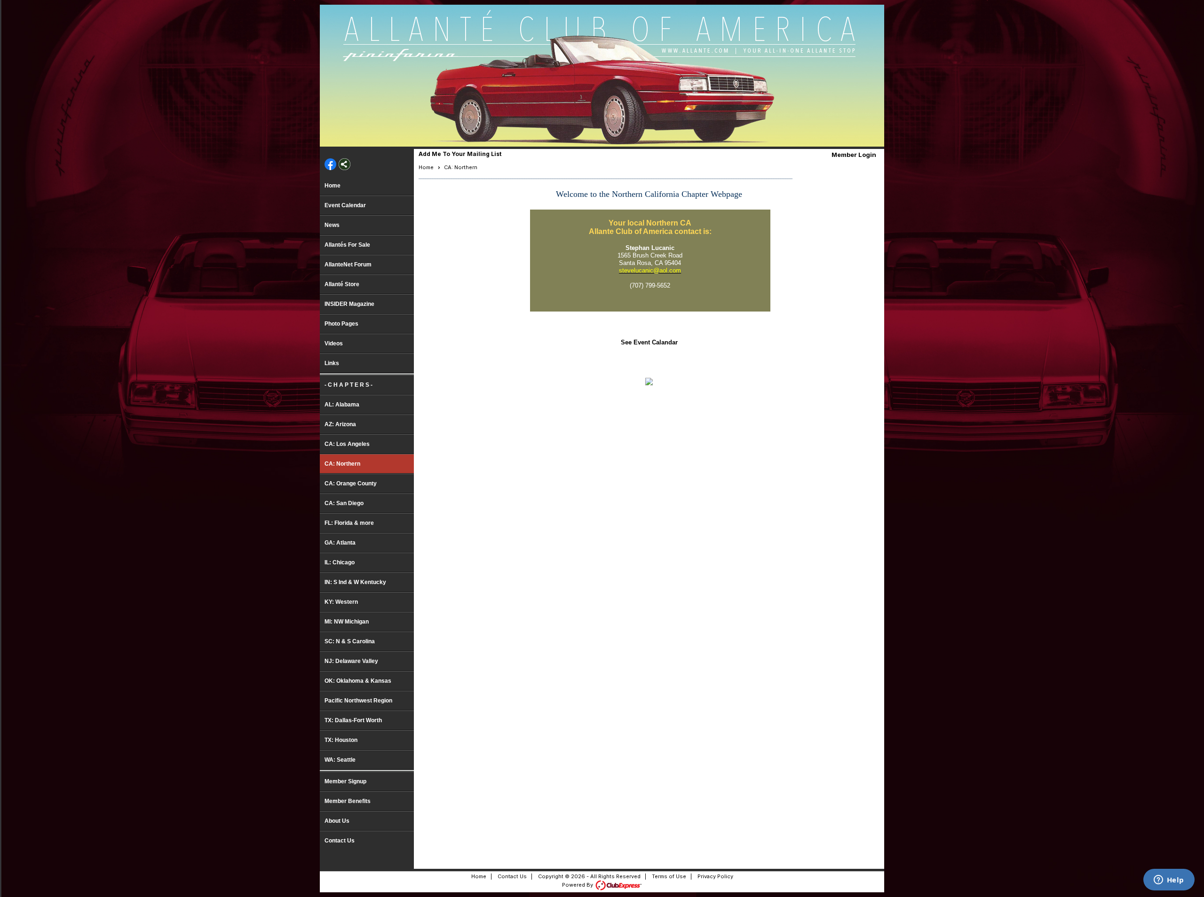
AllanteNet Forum (348, 264)
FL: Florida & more (349, 523)
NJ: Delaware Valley (351, 661)
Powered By (578, 884)
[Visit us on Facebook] (330, 165)
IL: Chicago (340, 562)
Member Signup (345, 781)
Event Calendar (345, 205)
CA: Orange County (351, 483)
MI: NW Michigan (347, 621)
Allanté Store (342, 284)
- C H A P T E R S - (348, 385)
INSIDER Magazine (349, 304)
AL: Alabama (342, 404)
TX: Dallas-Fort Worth (353, 720)
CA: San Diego (344, 503)
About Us (337, 821)
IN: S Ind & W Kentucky (355, 582)
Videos (334, 343)
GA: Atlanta (340, 542)
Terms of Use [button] (669, 876)
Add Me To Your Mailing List (460, 153)
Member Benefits (348, 801)
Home (333, 185)
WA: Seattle (340, 760)
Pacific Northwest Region (358, 700)
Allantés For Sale (347, 245)
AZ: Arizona (340, 424)
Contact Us (340, 840)
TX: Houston (341, 740)
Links (332, 363)
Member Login (854, 154)
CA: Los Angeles (347, 444)
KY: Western (341, 602)
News (332, 225)
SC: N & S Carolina (350, 641)
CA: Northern (342, 463)
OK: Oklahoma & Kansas (358, 681)
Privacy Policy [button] (715, 876)
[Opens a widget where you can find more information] (1169, 880)
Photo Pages (341, 323)
